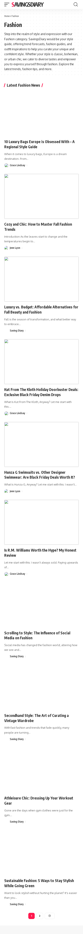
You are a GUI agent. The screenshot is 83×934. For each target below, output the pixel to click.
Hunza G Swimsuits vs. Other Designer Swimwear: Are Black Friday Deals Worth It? (39, 475)
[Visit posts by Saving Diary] (6, 331)
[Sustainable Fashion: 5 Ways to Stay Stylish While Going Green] (41, 852)
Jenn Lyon (15, 247)
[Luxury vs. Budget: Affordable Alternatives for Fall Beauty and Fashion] (41, 279)
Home (7, 16)
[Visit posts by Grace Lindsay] (6, 165)
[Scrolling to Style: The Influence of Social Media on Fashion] (41, 605)
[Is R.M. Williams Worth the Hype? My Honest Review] (41, 522)
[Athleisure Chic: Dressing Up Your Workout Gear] (41, 770)
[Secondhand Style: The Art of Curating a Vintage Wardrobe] (41, 687)
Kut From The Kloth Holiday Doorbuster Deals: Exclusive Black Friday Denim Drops (41, 392)
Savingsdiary (27, 4)
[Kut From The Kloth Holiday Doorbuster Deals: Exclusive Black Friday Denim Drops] (41, 361)
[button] (7, 4)
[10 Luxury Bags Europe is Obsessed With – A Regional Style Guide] (41, 113)
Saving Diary (17, 330)
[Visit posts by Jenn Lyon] (6, 248)
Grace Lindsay (17, 165)
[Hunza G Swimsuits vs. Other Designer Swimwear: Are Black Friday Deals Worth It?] (41, 444)
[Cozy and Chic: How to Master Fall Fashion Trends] (41, 196)
